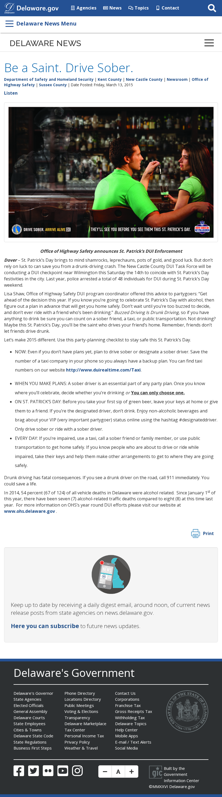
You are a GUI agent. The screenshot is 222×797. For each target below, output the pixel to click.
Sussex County (53, 84)
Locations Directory (82, 699)
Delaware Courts (29, 717)
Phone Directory (79, 693)
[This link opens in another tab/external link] (9, 8)
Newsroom (177, 79)
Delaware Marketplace (85, 723)
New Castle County (144, 79)
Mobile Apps (126, 735)
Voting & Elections (81, 711)
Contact (170, 8)
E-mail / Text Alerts (133, 742)
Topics (141, 8)
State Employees (29, 723)
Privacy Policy (77, 742)
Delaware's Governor (33, 693)
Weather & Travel (81, 748)
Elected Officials (29, 705)
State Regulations (30, 742)
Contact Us (125, 693)
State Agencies (27, 699)
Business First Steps (33, 748)
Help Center (126, 729)
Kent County (110, 79)
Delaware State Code (33, 735)
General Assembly (30, 711)
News (115, 8)
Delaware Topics (130, 723)
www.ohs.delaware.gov (29, 511)
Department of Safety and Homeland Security (49, 79)
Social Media (126, 748)
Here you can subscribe (45, 626)
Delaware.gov (182, 786)
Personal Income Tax (84, 735)
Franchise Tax (128, 705)
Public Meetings (79, 705)
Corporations (127, 699)
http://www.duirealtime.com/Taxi (103, 370)
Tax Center (74, 729)
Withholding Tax (130, 717)
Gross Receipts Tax (133, 711)
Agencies (86, 8)
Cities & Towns (28, 729)
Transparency (77, 717)
